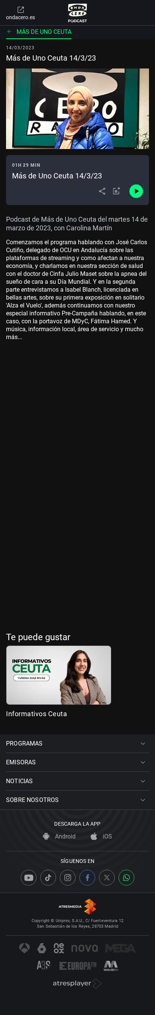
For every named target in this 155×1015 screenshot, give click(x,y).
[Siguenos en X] (107, 878)
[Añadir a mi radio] (116, 191)
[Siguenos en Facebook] (87, 878)
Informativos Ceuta (36, 714)
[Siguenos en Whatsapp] (126, 878)
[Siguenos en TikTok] (48, 878)
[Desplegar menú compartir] (102, 191)
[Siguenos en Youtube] (28, 878)
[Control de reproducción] (136, 191)
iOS (106, 836)
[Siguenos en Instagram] (68, 878)
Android (64, 836)
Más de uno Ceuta (44, 31)
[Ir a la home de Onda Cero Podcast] (77, 13)
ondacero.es (20, 17)
